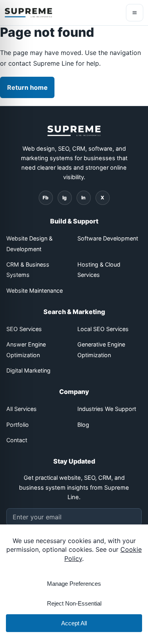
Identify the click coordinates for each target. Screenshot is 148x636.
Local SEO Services (103, 329)
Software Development (107, 238)
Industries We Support (106, 408)
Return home (27, 87)
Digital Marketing (28, 370)
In (83, 198)
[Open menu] (134, 12)
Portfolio (17, 424)
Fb (46, 198)
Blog (83, 424)
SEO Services (24, 329)
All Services (21, 408)
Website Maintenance (34, 290)
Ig (64, 198)
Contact (16, 440)
